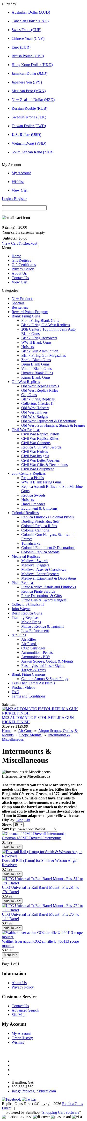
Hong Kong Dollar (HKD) (32, 65)
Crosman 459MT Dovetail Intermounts (31, 838)
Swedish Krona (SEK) (29, 117)
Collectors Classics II (37, 403)
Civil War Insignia (35, 456)
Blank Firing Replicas (38, 399)
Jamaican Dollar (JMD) (29, 73)
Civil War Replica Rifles (39, 438)
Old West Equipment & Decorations (48, 421)
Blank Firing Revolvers (39, 338)
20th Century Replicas (29, 473)
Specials (18, 303)
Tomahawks (30, 543)
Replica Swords (33, 495)
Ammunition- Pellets (37, 652)
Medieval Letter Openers (40, 574)
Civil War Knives (34, 451)
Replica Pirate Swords (38, 591)
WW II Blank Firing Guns (41, 482)
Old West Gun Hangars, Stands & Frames (53, 425)
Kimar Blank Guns (35, 377)
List (27, 820)
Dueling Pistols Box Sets (40, 521)
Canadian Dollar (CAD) (30, 21)
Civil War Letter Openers (40, 460)
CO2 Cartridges (33, 648)
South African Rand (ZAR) (32, 152)
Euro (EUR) (21, 47)
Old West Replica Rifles (39, 390)
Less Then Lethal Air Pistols (33, 683)
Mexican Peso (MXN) (29, 91)
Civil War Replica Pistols (40, 434)
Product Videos (23, 687)
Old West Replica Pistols (40, 386)
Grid (19, 820)
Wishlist (18, 182)
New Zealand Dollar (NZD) (33, 100)
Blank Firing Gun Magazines (43, 355)
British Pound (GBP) (28, 56)
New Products (22, 299)
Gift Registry (21, 260)
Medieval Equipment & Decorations (48, 578)
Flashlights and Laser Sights (42, 666)
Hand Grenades (33, 504)
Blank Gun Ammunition (39, 351)
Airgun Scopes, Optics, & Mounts (47, 661)
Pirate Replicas (23, 583)
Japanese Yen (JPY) (27, 82)
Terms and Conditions (28, 696)
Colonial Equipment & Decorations (48, 548)
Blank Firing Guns (26, 316)
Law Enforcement (35, 631)
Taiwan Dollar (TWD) (29, 126)
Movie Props (31, 622)
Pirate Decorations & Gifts (41, 596)
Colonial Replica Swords (40, 552)
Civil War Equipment (37, 469)
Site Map (18, 1015)
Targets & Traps (33, 670)
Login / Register (14, 199)
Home (16, 256)
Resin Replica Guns (27, 613)
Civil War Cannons (36, 443)
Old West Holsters (35, 408)
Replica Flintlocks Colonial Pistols (47, 517)
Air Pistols (29, 644)
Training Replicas (25, 617)
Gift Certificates (24, 265)
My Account (21, 173)
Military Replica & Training (42, 626)
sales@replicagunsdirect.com (34, 1091)
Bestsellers (20, 307)
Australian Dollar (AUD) (31, 12)
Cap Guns (29, 395)
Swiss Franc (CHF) (26, 30)
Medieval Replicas (26, 556)
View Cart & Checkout (19, 243)
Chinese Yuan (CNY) (28, 38)
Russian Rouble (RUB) (29, 108)
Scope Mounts (30, 735)
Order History (22, 1038)
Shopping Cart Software (60, 1112)
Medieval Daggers (35, 565)
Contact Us (20, 278)
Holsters (27, 347)
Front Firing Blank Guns (40, 320)
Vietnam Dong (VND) (29, 143)
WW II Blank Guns (36, 342)
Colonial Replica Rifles (39, 526)
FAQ (15, 692)
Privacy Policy (23, 269)
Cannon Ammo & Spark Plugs (44, 679)
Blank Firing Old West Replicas (45, 325)
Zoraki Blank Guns (36, 360)
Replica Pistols (32, 478)
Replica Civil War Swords (41, 447)
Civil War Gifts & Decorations (44, 465)
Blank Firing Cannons (28, 674)
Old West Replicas (26, 382)
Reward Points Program (30, 312)
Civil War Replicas (26, 430)
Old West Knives (34, 412)
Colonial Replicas (25, 513)
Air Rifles (28, 639)
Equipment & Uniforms (39, 508)
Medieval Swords (34, 561)
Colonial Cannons (35, 530)
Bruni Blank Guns (35, 364)
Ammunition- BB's (35, 657)
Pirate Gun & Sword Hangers (43, 600)
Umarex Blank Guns (37, 373)
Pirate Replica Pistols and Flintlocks (48, 587)
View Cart (19, 190)
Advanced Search (25, 1010)
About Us (19, 273)
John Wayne (21, 609)
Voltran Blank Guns (36, 368)
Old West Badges (34, 417)
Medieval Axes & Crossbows (43, 569)
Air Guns (19, 635)
